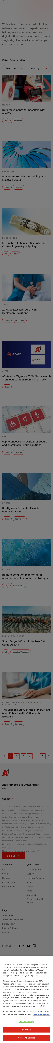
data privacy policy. (41, 1014)
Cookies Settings (26, 1021)
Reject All (26, 1029)
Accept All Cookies (26, 1037)
